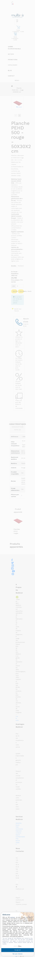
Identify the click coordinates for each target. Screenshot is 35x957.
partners (12, 917)
